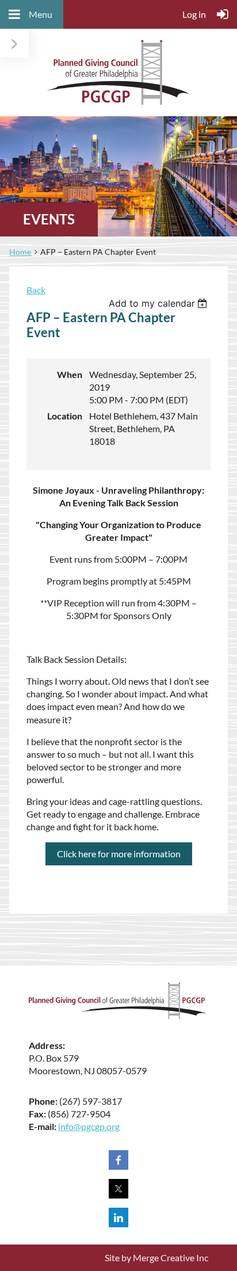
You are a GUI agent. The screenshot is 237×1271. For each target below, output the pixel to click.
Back (35, 289)
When (69, 374)
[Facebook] (118, 1160)
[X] (118, 1189)
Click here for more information (119, 853)
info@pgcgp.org (89, 1126)
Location (64, 415)
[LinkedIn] (118, 1217)
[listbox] (160, 303)
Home (20, 252)
